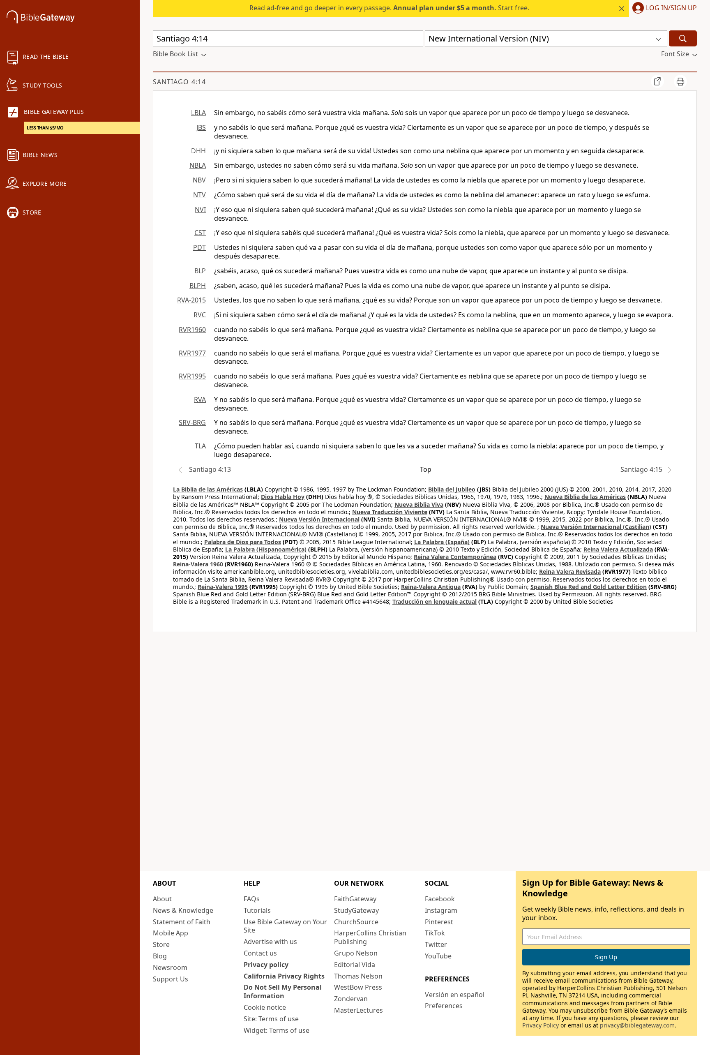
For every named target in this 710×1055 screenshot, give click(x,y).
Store (161, 944)
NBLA (197, 165)
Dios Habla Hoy (282, 497)
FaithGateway (355, 898)
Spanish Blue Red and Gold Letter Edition (588, 587)
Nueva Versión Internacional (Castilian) (596, 527)
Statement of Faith (181, 921)
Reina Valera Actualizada (618, 549)
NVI (200, 209)
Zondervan (351, 998)
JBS (201, 127)
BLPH (197, 285)
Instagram (441, 910)
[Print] (680, 81)
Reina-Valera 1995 (223, 587)
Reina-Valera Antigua (431, 587)
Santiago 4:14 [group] (179, 81)
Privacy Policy (540, 1025)
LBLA (198, 112)
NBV (199, 180)
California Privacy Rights (284, 976)
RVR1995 (192, 376)
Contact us (260, 953)
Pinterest (439, 921)
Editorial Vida (354, 964)
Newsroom (170, 967)
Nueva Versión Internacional (319, 519)
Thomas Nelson (358, 976)
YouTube (438, 955)
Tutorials (257, 910)
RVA (200, 399)
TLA (200, 445)
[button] (663, 8)
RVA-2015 (191, 300)
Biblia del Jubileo (451, 489)
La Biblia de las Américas (208, 489)
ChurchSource (356, 921)
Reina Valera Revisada (570, 571)
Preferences (444, 1005)
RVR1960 (192, 329)
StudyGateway (356, 910)
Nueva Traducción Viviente (389, 512)
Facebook (440, 898)
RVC (200, 314)
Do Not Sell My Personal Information (283, 991)
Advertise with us (270, 941)
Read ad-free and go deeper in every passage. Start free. (389, 7)
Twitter (436, 944)
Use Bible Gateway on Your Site (285, 926)
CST (200, 232)
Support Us (170, 978)
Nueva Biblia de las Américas (585, 497)
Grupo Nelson (356, 953)
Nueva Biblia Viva (418, 504)
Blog (160, 955)
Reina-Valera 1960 (198, 564)
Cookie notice (265, 1007)
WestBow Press (358, 987)
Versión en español (454, 994)
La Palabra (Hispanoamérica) (266, 549)
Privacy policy (266, 964)
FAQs (252, 898)
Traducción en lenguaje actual (434, 601)
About (162, 898)
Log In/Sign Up (671, 8)
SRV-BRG (192, 422)
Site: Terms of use (271, 1018)
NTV (199, 194)
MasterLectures (358, 1010)
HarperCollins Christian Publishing (370, 937)
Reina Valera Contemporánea (455, 557)
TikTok (435, 932)
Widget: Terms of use (276, 1030)
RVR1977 (192, 353)
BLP (200, 270)
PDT (199, 247)
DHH (198, 150)
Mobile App (170, 932)
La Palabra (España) (442, 542)
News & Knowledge (183, 910)
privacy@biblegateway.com (637, 1025)
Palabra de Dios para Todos (242, 542)
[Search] (683, 38)
